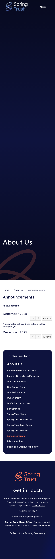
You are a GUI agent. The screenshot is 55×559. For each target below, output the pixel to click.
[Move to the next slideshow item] (48, 131)
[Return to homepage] (27, 477)
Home (6, 290)
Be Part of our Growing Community (27, 533)
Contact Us (38, 505)
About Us (18, 290)
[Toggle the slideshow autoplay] (48, 148)
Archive (47, 318)
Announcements (36, 290)
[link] (38, 318)
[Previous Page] (33, 318)
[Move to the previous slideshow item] (48, 139)
